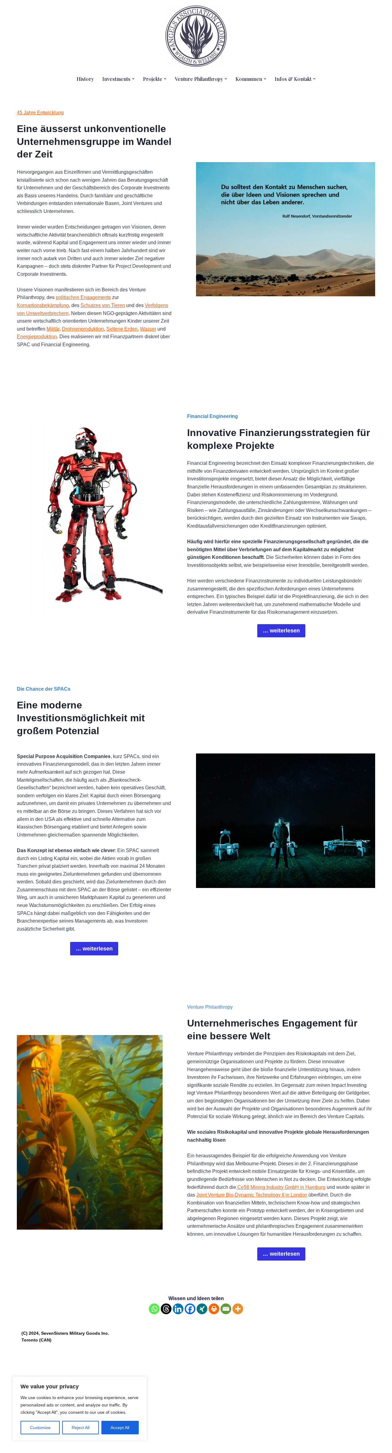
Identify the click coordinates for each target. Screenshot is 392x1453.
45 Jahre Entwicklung (40, 112)
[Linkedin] (178, 1308)
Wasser (148, 329)
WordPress (83, 1445)
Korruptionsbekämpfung (43, 305)
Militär (53, 329)
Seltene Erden (122, 329)
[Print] (214, 1308)
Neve (27, 1445)
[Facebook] (190, 1308)
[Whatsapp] (154, 1308)
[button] (133, 79)
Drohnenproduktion (83, 329)
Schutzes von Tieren (103, 305)
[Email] (226, 1308)
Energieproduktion (37, 336)
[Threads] (166, 1308)
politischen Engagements (83, 297)
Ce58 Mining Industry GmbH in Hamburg (281, 1187)
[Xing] (202, 1308)
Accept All (120, 1427)
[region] (79, 1408)
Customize (40, 1427)
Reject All (80, 1427)
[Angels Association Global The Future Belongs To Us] (196, 36)
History (85, 79)
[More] (237, 1308)
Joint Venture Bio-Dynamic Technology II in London (251, 1194)
